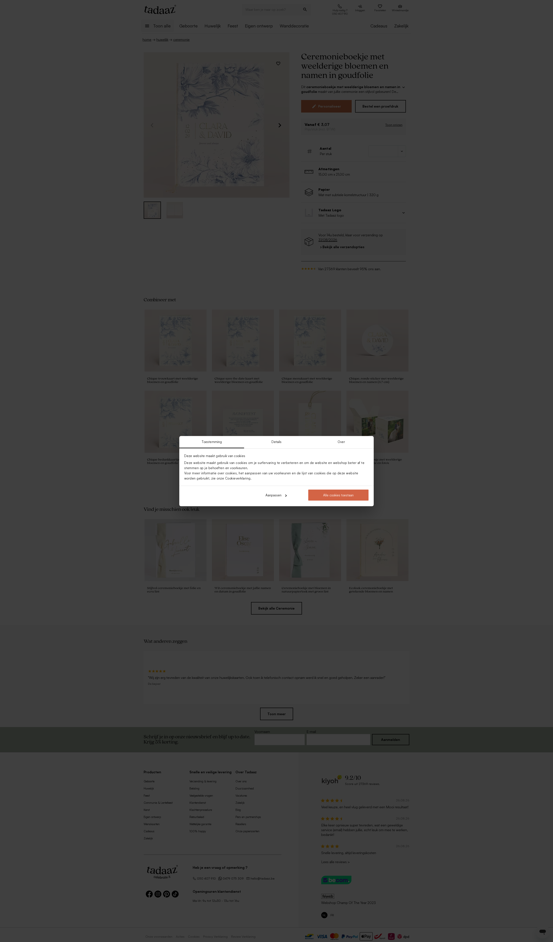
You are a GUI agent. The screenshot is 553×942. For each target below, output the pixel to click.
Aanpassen (273, 495)
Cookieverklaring (238, 478)
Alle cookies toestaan (338, 495)
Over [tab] (341, 442)
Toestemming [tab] (212, 442)
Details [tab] (277, 442)
